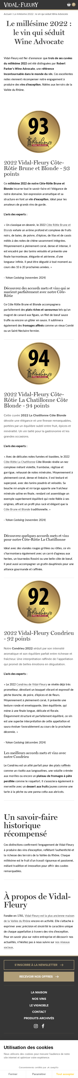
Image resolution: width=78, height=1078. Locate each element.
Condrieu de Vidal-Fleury (31, 684)
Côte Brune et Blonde (17, 509)
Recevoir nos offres (36, 977)
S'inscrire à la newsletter (36, 965)
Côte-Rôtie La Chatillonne (19, 462)
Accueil (8, 14)
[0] (69, 5)
